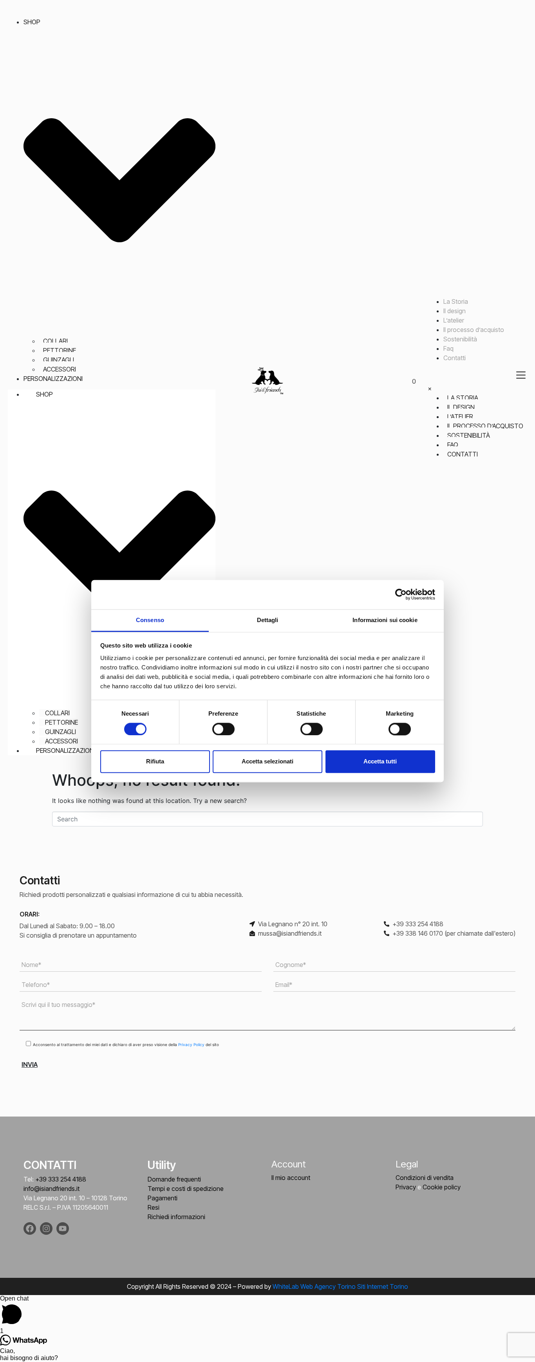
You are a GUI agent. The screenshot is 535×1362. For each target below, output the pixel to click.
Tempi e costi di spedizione (186, 1188)
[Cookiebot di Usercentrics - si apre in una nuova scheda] (401, 594)
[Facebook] (29, 1228)
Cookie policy (442, 1187)
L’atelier (453, 320)
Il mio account (290, 1178)
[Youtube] (62, 1228)
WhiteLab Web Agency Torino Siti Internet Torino (340, 1286)
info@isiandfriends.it (51, 1188)
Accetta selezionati (267, 761)
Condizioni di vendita (425, 1178)
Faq (448, 348)
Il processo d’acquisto (473, 330)
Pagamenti (162, 1198)
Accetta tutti (380, 761)
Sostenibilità (460, 339)
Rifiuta (155, 761)
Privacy (406, 1187)
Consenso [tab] (150, 620)
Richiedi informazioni (176, 1217)
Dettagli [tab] (267, 620)
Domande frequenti (174, 1179)
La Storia (455, 301)
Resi (153, 1207)
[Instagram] (46, 1228)
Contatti (454, 358)
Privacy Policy (192, 1044)
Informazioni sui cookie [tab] (384, 620)
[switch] (223, 729)
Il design (454, 311)
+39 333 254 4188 (60, 1179)
